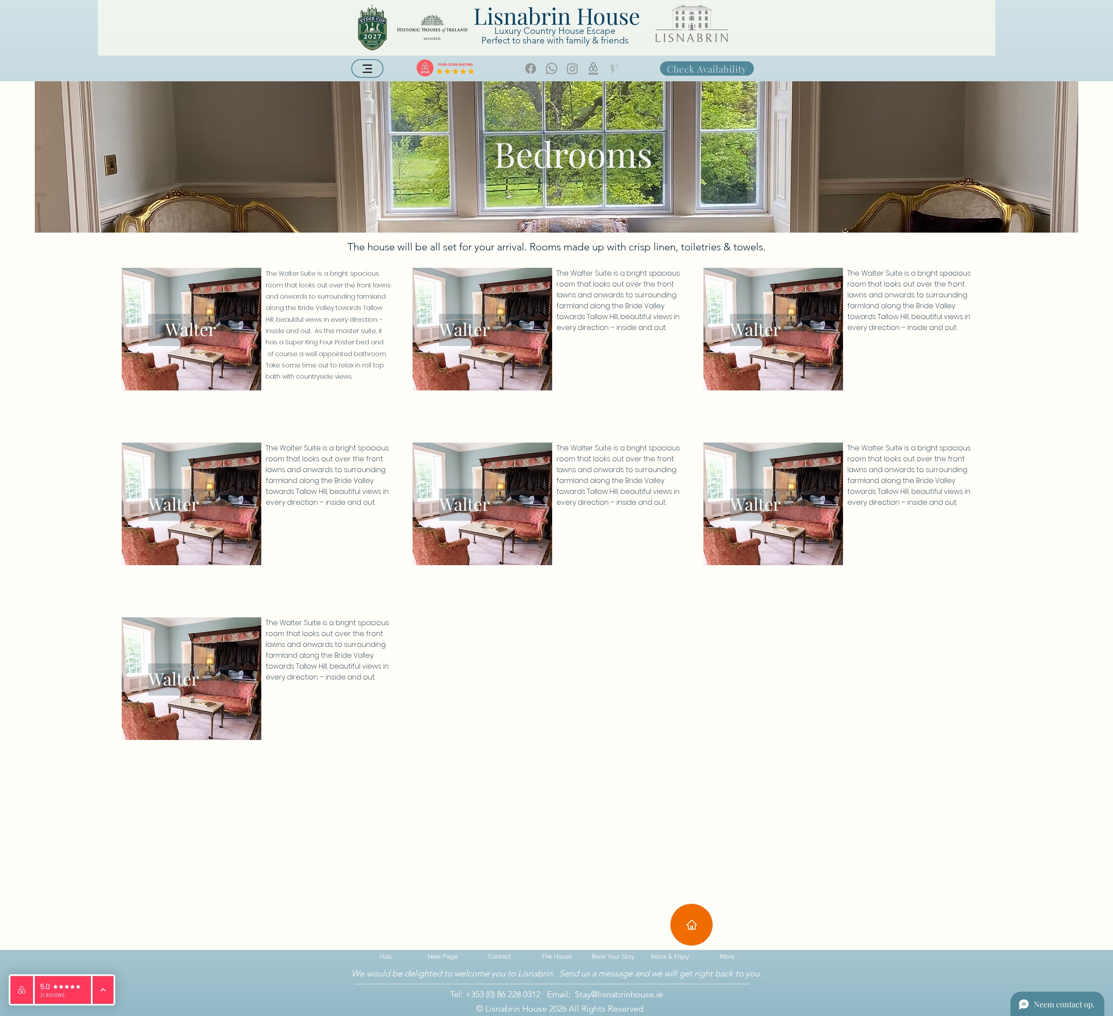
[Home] (691, 925)
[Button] (190, 329)
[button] (556, 956)
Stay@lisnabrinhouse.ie (619, 994)
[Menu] (367, 68)
